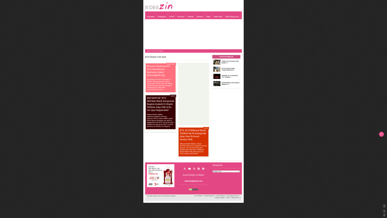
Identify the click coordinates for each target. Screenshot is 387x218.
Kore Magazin (172, 196)
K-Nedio (190, 17)
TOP (384, 206)
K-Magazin (162, 17)
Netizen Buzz (171, 64)
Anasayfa (151, 17)
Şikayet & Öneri (235, 197)
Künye (227, 197)
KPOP (166, 196)
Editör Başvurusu (232, 17)
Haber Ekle (218, 17)
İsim (156, 51)
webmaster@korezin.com (193, 181)
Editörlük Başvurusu (209, 196)
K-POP (171, 17)
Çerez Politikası (198, 196)
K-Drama (180, 17)
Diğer (208, 17)
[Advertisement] (193, 35)
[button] (381, 134)
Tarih (152, 51)
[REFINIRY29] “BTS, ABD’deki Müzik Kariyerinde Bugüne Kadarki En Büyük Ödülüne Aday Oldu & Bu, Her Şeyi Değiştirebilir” (160, 104)
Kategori (160, 51)
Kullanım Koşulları (219, 197)
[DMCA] (193, 190)
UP (384, 211)
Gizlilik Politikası (220, 196)
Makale (173, 96)
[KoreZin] (159, 9)
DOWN (384, 215)
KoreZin (159, 196)
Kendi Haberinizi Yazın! (232, 196)
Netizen (200, 17)
